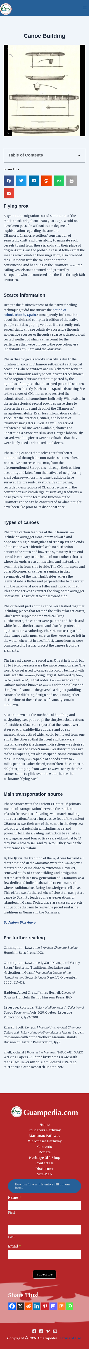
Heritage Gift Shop (44, 1158)
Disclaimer (44, 1169)
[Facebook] (12, 1306)
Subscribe (44, 1274)
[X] (20, 1306)
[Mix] (61, 1306)
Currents (44, 1147)
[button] (79, 155)
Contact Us (44, 1163)
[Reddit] (28, 1306)
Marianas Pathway (44, 1136)
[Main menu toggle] (84, 8)
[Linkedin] (36, 1306)
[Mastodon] (53, 1306)
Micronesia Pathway (44, 1141)
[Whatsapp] (69, 1306)
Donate (45, 1152)
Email (14, 1246)
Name (14, 1197)
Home (44, 1125)
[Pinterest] (45, 1306)
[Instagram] (41, 1331)
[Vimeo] (48, 1331)
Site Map (44, 1174)
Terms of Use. (70, 1338)
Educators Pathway (45, 1130)
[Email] (55, 1331)
